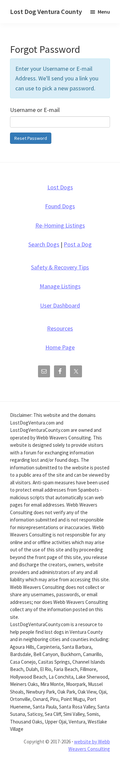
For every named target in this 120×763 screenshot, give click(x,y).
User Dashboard (60, 305)
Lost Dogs (60, 187)
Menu (104, 11)
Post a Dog (78, 244)
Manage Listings (60, 286)
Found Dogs (60, 206)
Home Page (60, 347)
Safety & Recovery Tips (60, 267)
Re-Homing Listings (60, 225)
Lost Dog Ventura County (46, 11)
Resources (60, 328)
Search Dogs (43, 244)
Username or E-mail (35, 110)
